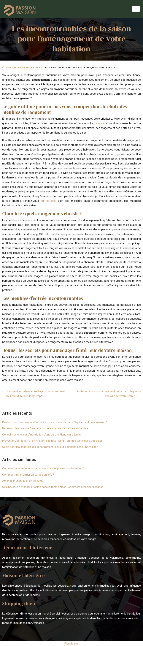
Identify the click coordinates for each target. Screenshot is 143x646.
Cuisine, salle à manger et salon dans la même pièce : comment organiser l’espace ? (54, 487)
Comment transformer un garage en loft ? (28, 474)
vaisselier (100, 123)
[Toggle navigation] (136, 9)
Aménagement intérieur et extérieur (24, 67)
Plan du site (71, 643)
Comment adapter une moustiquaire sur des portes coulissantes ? (43, 468)
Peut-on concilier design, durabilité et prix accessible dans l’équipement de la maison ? (55, 422)
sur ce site (48, 200)
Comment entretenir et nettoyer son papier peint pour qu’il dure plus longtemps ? (35, 394)
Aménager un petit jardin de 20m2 (22, 480)
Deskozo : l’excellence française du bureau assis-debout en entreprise (45, 428)
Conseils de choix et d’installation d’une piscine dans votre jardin (41, 434)
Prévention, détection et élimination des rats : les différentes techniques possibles (52, 440)
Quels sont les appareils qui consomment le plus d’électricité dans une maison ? (51, 447)
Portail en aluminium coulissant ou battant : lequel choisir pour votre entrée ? (107, 394)
